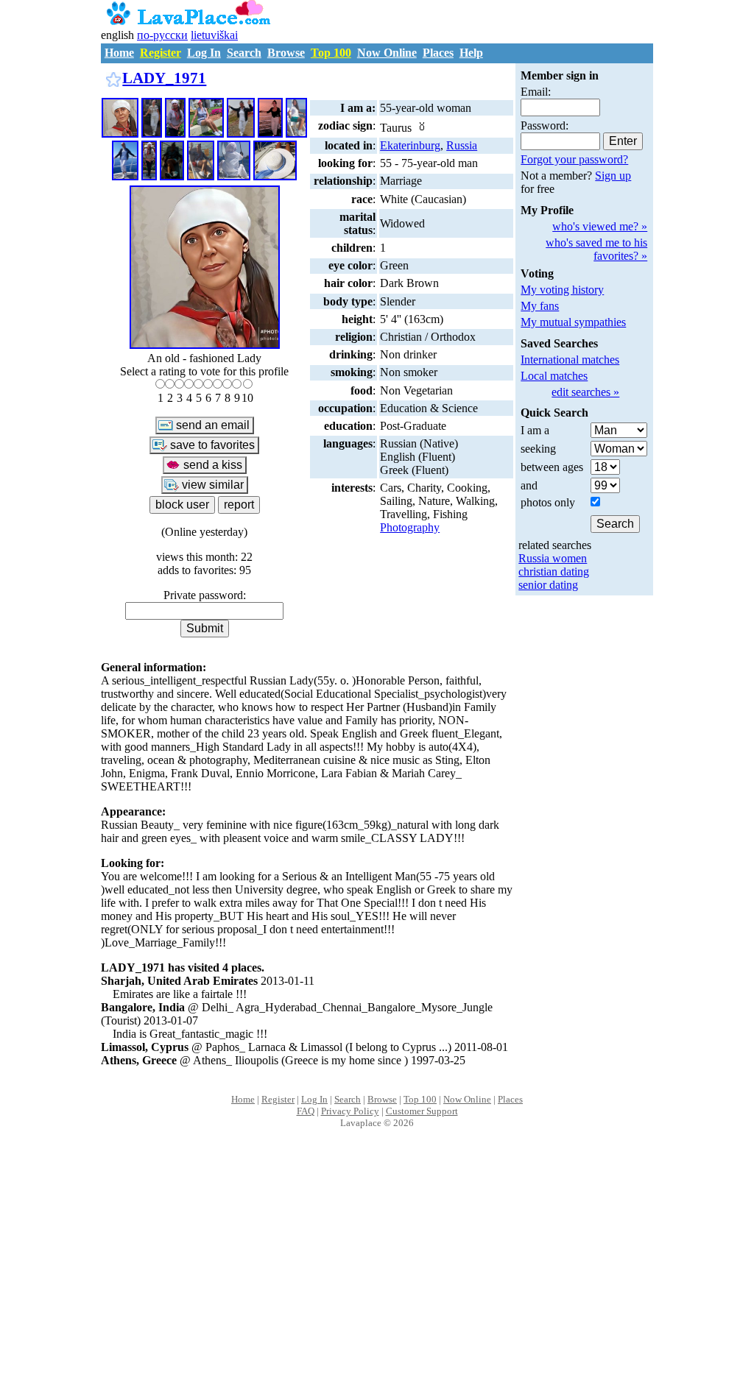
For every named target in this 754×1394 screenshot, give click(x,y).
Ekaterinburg (410, 145)
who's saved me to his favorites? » (596, 249)
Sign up (613, 175)
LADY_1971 (164, 77)
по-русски (162, 35)
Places (438, 52)
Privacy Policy (350, 1111)
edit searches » (585, 392)
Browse (286, 52)
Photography (410, 527)
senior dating (548, 585)
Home (119, 52)
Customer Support (422, 1111)
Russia (461, 145)
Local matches (554, 375)
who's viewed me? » (599, 226)
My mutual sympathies (573, 322)
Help (471, 52)
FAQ (305, 1111)
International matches (570, 359)
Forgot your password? (574, 159)
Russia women (552, 558)
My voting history (562, 289)
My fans (540, 306)
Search (244, 52)
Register (160, 52)
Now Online (387, 52)
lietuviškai (214, 35)
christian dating (553, 571)
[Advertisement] (377, 1277)
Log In (204, 52)
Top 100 (331, 52)
